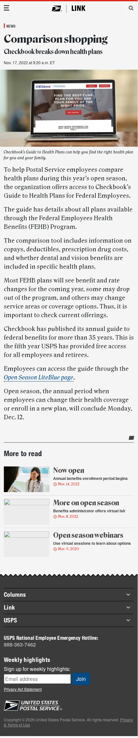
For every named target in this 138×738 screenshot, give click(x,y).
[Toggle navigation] (7, 8)
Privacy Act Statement (23, 689)
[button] (129, 7)
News (10, 26)
